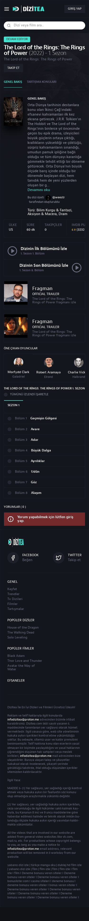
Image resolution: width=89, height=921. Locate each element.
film (34, 869)
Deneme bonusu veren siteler (42, 873)
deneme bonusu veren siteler (27, 885)
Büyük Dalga (41, 450)
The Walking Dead (20, 632)
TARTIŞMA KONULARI (41, 82)
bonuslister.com (18, 881)
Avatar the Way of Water (21, 667)
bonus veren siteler (62, 885)
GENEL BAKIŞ (13, 82)
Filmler (12, 604)
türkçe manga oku (43, 865)
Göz (34, 482)
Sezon (13, 405)
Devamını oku (39, 190)
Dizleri (34, 707)
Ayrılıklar (38, 461)
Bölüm (21, 418)
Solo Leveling (17, 637)
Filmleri (48, 707)
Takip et (13, 68)
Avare (35, 429)
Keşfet (12, 589)
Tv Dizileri (15, 599)
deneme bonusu (63, 881)
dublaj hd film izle (70, 865)
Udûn (35, 472)
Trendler (13, 594)
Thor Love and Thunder (24, 661)
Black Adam (16, 656)
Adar (34, 440)
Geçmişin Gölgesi (43, 418)
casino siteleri (40, 881)
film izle (45, 869)
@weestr (58, 197)
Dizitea (12, 707)
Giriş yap (75, 9)
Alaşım (36, 493)
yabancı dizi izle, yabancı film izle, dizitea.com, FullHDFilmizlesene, (29, 9)
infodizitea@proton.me (23, 719)
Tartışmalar (15, 609)
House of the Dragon (23, 627)
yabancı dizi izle (18, 865)
